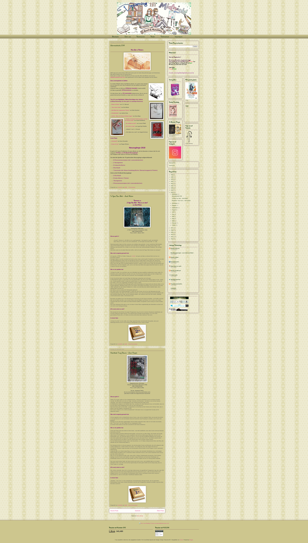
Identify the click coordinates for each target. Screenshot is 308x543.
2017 (172, 228)
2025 (172, 177)
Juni (173, 214)
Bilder (153, 36)
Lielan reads (174, 275)
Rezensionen (141, 36)
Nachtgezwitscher (175, 279)
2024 (172, 179)
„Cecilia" (133, 256)
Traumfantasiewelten (176, 284)
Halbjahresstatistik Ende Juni (117, 77)
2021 (172, 185)
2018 (172, 192)
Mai (173, 216)
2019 (172, 190)
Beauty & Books (175, 248)
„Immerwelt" (114, 141)
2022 (172, 183)
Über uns (127, 36)
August (174, 209)
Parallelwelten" (115, 113)
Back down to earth (176, 266)
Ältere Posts (160, 510)
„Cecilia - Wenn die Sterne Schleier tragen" (122, 116)
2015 (172, 232)
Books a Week (174, 257)
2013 (172, 236)
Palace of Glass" (115, 104)
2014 (172, 234)
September (175, 207)
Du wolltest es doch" (131, 123)
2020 (172, 188)
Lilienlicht (173, 288)
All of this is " (130, 126)
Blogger (191, 539)
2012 (172, 238)
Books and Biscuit (176, 270)
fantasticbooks (175, 261)
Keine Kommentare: (133, 344)
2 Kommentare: (132, 187)
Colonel (181, 539)
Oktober (174, 205)
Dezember (175, 194)
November (175, 203)
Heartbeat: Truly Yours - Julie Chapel (123, 352)
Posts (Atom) (140, 515)
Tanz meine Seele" (116, 107)
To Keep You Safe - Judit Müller (121, 196)
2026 (172, 174)
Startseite (115, 36)
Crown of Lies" (115, 144)
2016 (172, 230)
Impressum (178, 36)
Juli (173, 212)
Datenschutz (165, 36)
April (173, 218)
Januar (174, 225)
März (173, 220)
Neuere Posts (114, 510)
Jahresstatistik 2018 (117, 45)
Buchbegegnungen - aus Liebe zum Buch (182, 253)
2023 (172, 181)
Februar (174, 223)
